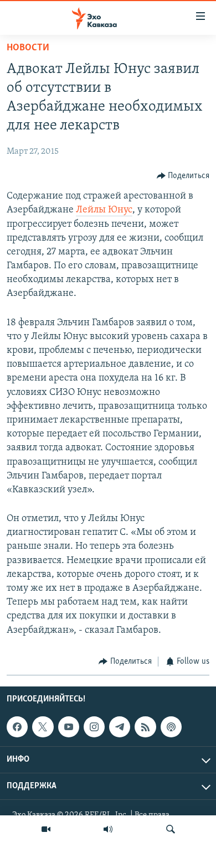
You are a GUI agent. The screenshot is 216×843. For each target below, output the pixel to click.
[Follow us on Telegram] (119, 726)
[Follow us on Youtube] (68, 726)
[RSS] (145, 726)
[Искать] (170, 829)
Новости (28, 48)
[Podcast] (171, 726)
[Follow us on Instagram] (94, 726)
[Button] (183, 176)
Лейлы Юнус (104, 210)
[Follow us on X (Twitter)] (42, 726)
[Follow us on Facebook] (17, 726)
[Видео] (46, 829)
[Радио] (108, 829)
